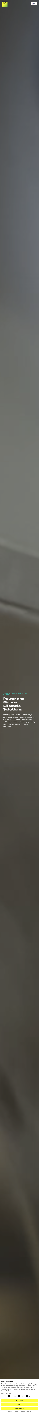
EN (35, 3)
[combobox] (34, 3)
